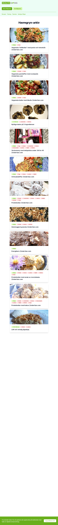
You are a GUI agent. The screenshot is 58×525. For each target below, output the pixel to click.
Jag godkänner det (50, 520)
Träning (9, 14)
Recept (4, 14)
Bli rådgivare (17, 8)
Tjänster (14, 14)
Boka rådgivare (7, 8)
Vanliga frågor (22, 14)
